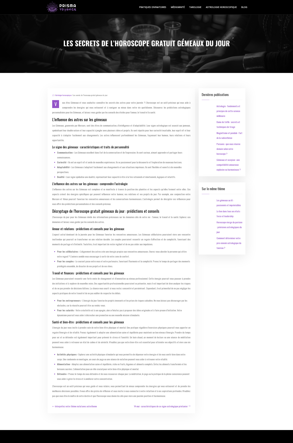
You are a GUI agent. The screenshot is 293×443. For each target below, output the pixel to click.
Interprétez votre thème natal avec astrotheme (76, 406)
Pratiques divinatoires (152, 7)
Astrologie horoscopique (221, 7)
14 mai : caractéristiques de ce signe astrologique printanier (161, 406)
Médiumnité (178, 7)
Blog (244, 7)
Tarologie (195, 7)
